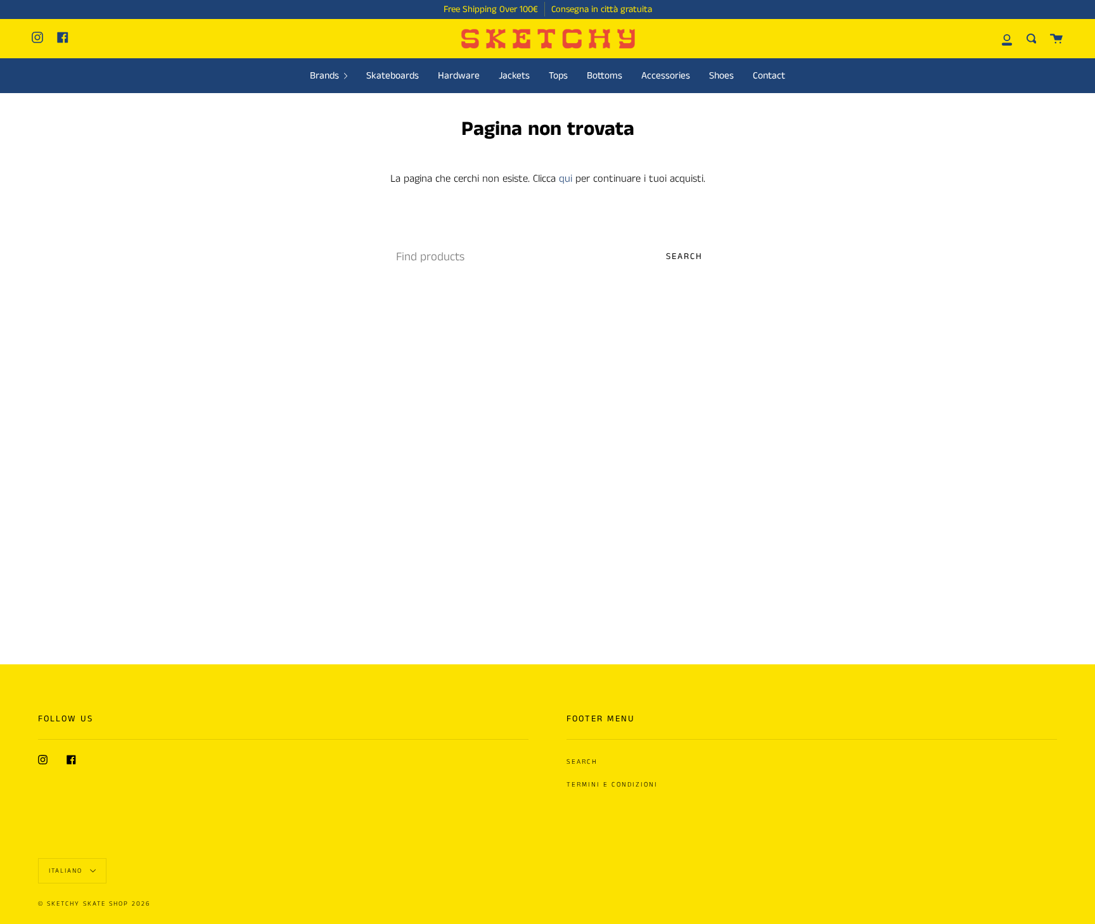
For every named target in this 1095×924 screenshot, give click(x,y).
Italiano (67, 870)
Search (684, 256)
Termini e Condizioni (612, 785)
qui (565, 179)
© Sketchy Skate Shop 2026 (94, 903)
